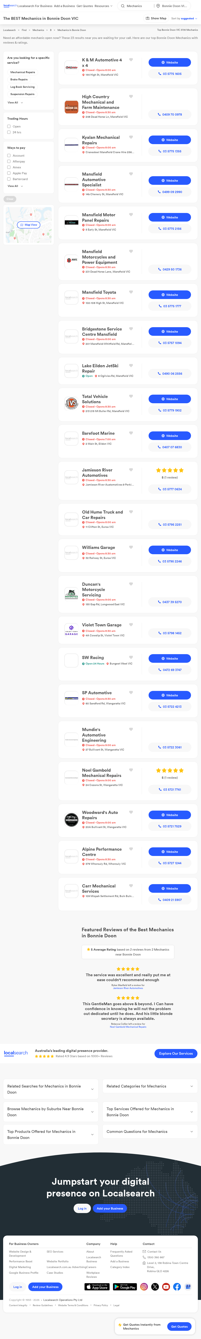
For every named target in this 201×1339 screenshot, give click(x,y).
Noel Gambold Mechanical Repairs (100, 945)
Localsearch (9, 30)
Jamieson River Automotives (100, 916)
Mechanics (38, 30)
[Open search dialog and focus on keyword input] (85, 18)
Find (24, 30)
